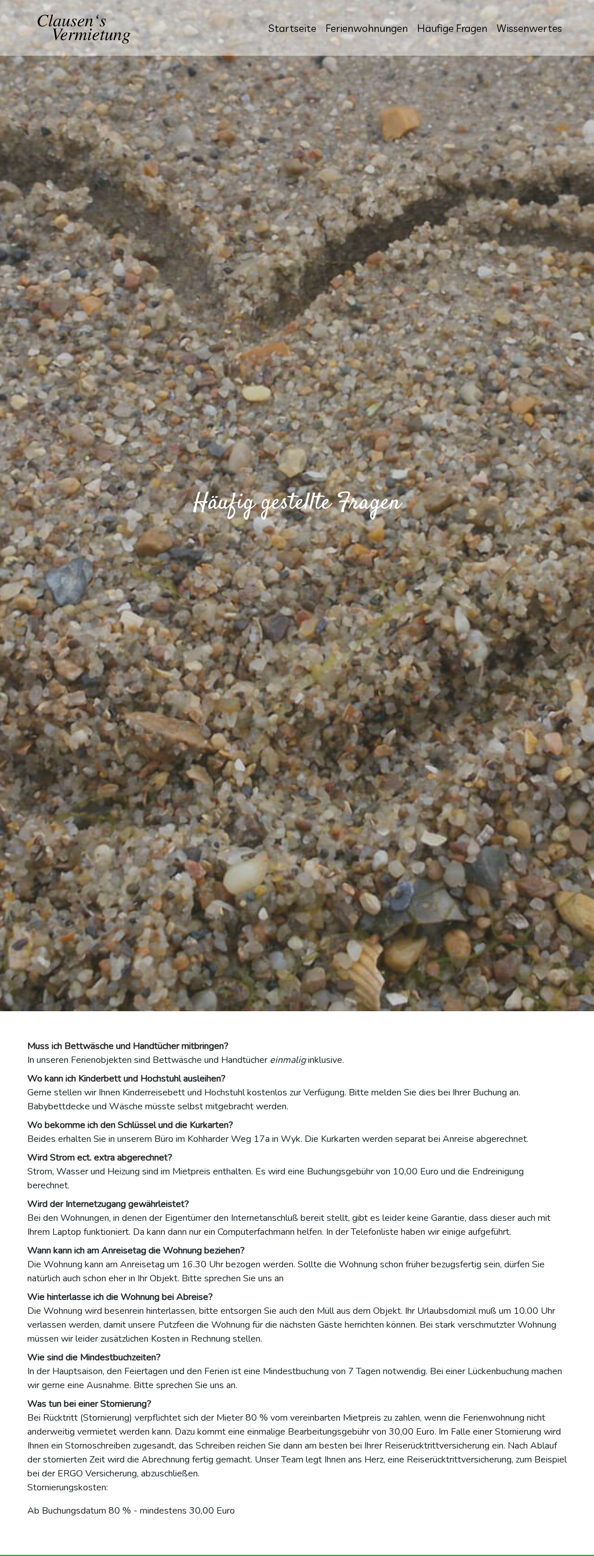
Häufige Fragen (452, 28)
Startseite (292, 28)
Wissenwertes (529, 28)
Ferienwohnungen (366, 28)
